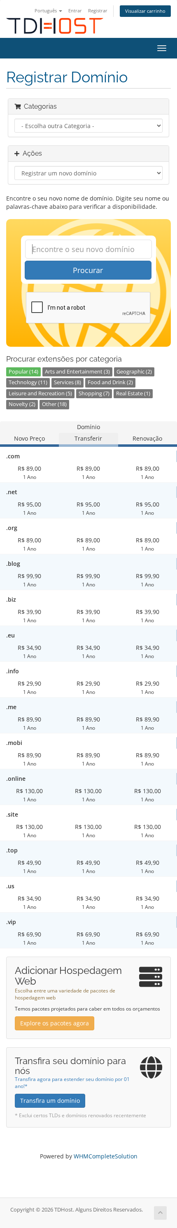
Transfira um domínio (50, 1100)
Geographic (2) (134, 371)
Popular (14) (23, 371)
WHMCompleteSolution (105, 1156)
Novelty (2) (22, 404)
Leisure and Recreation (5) (40, 393)
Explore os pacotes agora (54, 1023)
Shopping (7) (94, 393)
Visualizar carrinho (145, 11)
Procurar (88, 270)
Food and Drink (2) (110, 382)
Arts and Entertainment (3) (77, 371)
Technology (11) (28, 382)
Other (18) (54, 404)
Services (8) (67, 382)
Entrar (75, 10)
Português (46, 10)
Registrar (97, 10)
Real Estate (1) (133, 393)
